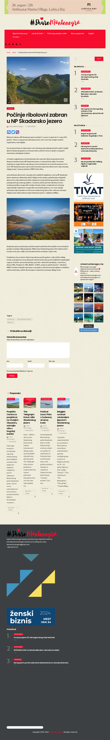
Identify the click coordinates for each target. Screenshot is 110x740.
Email (29, 361)
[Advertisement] (38, 295)
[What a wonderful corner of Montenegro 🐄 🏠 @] (78, 297)
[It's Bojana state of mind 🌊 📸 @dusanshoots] (78, 307)
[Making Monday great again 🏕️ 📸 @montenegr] (98, 317)
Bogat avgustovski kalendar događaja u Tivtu (92, 134)
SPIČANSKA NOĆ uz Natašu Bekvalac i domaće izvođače (92, 94)
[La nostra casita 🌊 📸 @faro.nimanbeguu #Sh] (88, 287)
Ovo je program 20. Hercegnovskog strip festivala (89, 77)
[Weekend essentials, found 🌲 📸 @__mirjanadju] (98, 297)
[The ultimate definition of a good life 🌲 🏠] (78, 317)
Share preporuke (77, 33)
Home (8, 52)
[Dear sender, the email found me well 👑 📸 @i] (88, 307)
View (12, 402)
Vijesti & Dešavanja (20, 33)
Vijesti (14, 52)
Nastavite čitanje (11, 509)
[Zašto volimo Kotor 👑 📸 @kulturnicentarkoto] (88, 297)
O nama (16, 37)
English (91, 33)
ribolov (10, 322)
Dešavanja (46, 399)
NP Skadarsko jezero (24, 319)
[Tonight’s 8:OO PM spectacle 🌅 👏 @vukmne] (98, 307)
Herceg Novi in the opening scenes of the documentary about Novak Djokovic (92, 112)
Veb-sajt (52, 361)
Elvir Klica (11, 319)
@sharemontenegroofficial (16, 727)
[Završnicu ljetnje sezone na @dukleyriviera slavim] (98, 287)
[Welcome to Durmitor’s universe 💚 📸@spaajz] (78, 287)
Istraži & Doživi (37, 33)
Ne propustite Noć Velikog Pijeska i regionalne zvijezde (91, 163)
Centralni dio (30, 399)
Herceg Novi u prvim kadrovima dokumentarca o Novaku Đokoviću (92, 148)
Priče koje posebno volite (57, 33)
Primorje (85, 143)
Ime (8, 361)
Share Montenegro (56, 732)
